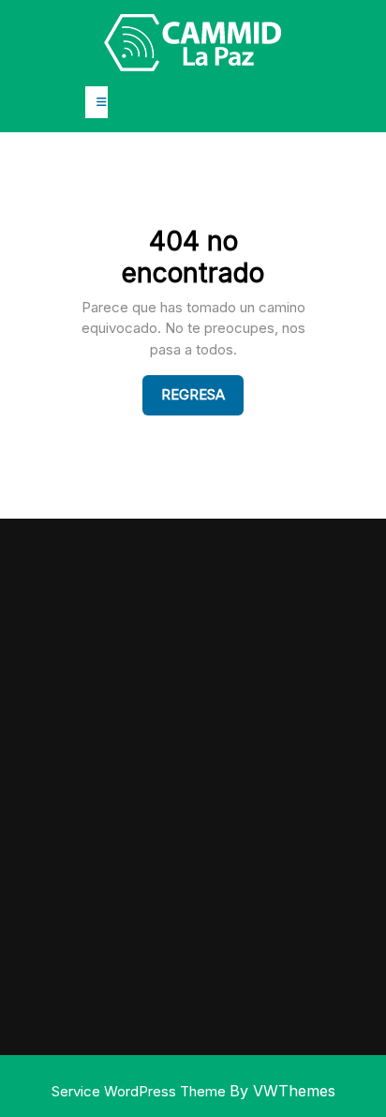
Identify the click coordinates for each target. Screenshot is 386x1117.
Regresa (202, 394)
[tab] (96, 102)
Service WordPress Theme (141, 1091)
